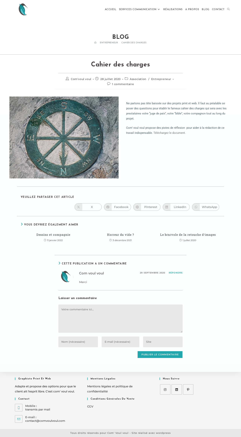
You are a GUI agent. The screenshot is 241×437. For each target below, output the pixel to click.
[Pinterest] (188, 389)
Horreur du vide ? (120, 235)
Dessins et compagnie (53, 235)
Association (138, 79)
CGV (90, 406)
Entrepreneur (161, 79)
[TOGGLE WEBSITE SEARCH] (228, 9)
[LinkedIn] (177, 389)
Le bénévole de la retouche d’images (188, 235)
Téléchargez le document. (169, 133)
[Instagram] (165, 389)
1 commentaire (123, 84)
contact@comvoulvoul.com (45, 421)
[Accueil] (95, 43)
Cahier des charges (134, 43)
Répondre (176, 272)
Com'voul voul (81, 79)
